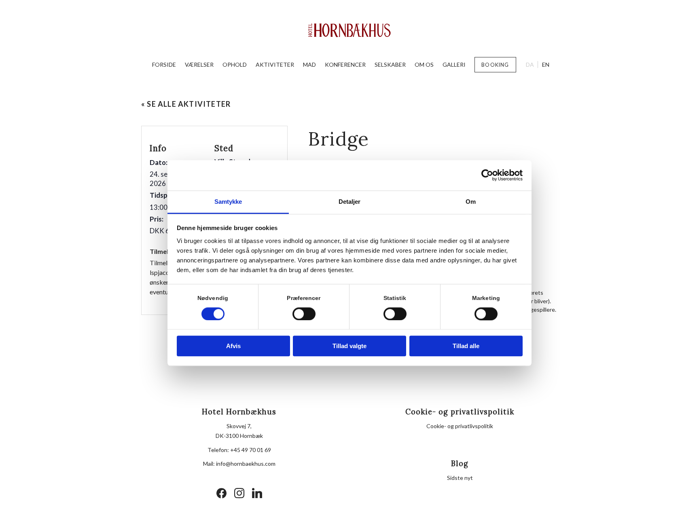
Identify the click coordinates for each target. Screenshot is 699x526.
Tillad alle (466, 346)
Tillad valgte (349, 346)
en (545, 64)
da (530, 64)
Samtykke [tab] (228, 201)
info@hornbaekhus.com (245, 463)
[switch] (304, 313)
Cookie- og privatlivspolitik (459, 425)
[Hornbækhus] (349, 30)
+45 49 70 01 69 (250, 449)
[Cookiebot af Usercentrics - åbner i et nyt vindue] (487, 175)
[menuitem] (164, 65)
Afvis (233, 346)
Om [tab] (471, 201)
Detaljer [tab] (350, 201)
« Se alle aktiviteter (186, 103)
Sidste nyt (460, 477)
